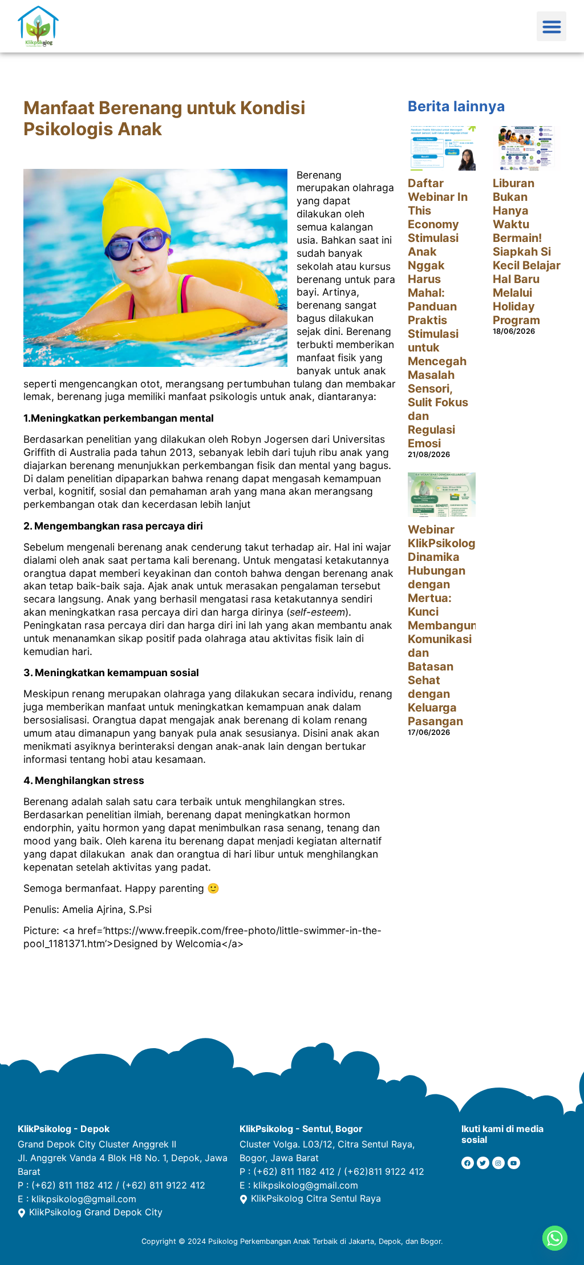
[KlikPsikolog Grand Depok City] (21, 1213)
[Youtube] (514, 1163)
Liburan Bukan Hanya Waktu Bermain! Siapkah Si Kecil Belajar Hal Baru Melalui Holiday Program (527, 251)
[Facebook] (467, 1163)
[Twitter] (483, 1163)
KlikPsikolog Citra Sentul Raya (316, 1198)
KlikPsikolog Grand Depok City (96, 1212)
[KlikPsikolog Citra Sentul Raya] (243, 1199)
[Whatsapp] (554, 1238)
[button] (552, 26)
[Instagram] (498, 1163)
